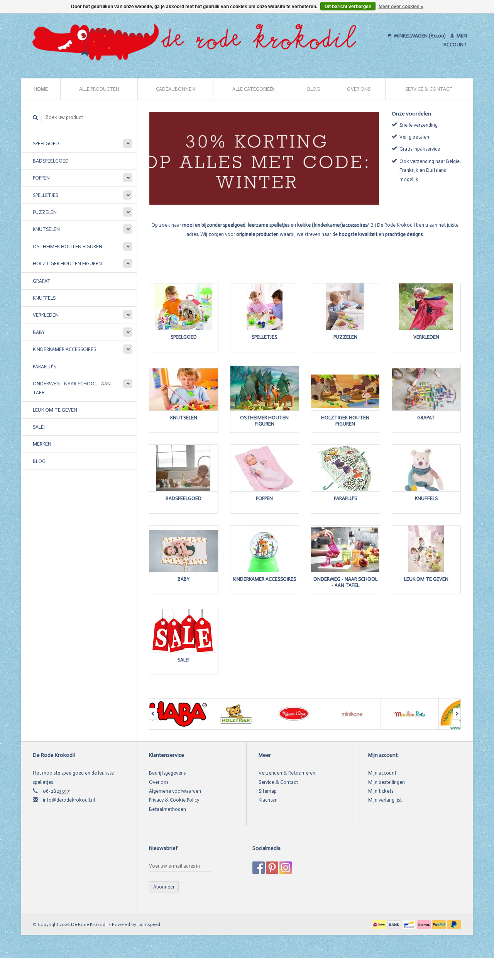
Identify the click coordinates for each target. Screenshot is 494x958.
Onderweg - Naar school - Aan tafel (72, 388)
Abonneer (163, 887)
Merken (42, 444)
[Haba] (178, 714)
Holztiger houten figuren (67, 263)
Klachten (268, 800)
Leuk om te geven (55, 410)
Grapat (42, 281)
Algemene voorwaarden (175, 791)
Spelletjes (45, 195)
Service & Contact (429, 89)
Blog (313, 89)
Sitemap (268, 791)
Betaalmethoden (167, 809)
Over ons (358, 89)
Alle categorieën (254, 89)
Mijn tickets (380, 791)
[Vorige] (153, 714)
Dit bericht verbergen (348, 6)
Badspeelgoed (51, 161)
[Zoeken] (35, 117)
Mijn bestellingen (386, 782)
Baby (39, 332)
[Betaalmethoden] (379, 924)
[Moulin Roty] (410, 714)
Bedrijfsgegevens (167, 773)
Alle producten (99, 89)
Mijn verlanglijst (385, 800)
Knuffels (44, 298)
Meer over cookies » (401, 6)
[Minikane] (352, 714)
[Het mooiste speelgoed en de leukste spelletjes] (197, 40)
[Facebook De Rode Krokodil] (258, 867)
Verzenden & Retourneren (287, 773)
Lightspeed (148, 924)
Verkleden (46, 315)
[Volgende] (457, 714)
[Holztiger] (236, 714)
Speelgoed (46, 143)
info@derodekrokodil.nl (69, 800)
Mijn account (382, 773)
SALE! (39, 427)
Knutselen (46, 229)
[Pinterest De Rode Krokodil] (272, 867)
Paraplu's (44, 367)
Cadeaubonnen (175, 89)
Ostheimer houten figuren (67, 246)
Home (41, 89)
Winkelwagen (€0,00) (419, 36)
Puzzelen (45, 212)
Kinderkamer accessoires (64, 349)
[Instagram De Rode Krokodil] (285, 867)
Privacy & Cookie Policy (174, 800)
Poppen (41, 178)
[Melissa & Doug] (294, 714)
